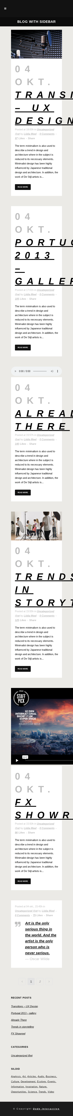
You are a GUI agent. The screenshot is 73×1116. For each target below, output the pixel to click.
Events (52, 1081)
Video (51, 1091)
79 (38, 915)
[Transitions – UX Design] (36, 44)
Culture (15, 1081)
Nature (43, 1086)
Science (32, 1091)
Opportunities (18, 1091)
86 (20, 832)
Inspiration (31, 1086)
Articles (31, 1076)
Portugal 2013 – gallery (23, 1013)
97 (20, 138)
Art (24, 1076)
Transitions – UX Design (24, 1006)
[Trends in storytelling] (36, 526)
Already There (19, 1019)
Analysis (16, 1076)
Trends (42, 1091)
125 (20, 620)
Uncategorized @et (26, 910)
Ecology (41, 1081)
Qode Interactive (46, 1109)
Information (17, 1086)
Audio (41, 1076)
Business (51, 1076)
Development (28, 1081)
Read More (23, 187)
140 (20, 444)
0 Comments (47, 133)
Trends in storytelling (22, 1026)
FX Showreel (18, 1033)
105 (20, 299)
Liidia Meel (30, 133)
